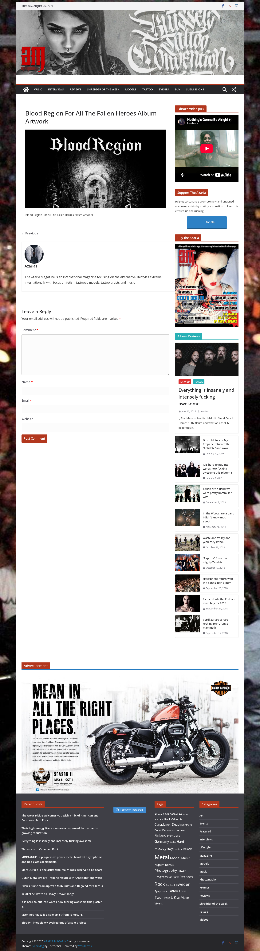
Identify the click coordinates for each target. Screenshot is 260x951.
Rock (160, 884)
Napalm (159, 864)
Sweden (183, 884)
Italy (170, 849)
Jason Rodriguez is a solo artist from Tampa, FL (52, 914)
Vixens (159, 903)
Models (130, 89)
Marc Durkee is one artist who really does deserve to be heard (62, 870)
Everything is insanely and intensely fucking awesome (206, 397)
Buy (177, 89)
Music (38, 89)
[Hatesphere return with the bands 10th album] (187, 583)
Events (164, 89)
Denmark (186, 824)
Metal (162, 857)
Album (158, 814)
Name (27, 382)
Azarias (204, 411)
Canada (160, 824)
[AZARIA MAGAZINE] (130, 12)
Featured (185, 382)
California (176, 819)
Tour (159, 897)
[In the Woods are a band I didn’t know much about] (187, 520)
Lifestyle (205, 847)
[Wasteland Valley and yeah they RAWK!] (187, 543)
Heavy (161, 848)
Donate (210, 222)
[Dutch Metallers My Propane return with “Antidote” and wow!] (187, 447)
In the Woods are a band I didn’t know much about (218, 517)
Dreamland (169, 830)
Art (180, 814)
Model (175, 857)
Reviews (75, 89)
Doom (158, 830)
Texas (182, 891)
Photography (166, 870)
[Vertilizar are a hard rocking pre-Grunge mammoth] (187, 626)
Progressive (163, 877)
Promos (204, 887)
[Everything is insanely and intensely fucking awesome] (206, 359)
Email (27, 400)
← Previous (30, 233)
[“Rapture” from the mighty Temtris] (187, 563)
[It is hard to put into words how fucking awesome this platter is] (187, 471)
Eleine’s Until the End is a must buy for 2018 (219, 601)
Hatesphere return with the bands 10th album (218, 581)
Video (185, 898)
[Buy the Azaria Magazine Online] (206, 246)
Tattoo (147, 89)
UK (173, 897)
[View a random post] (233, 89)
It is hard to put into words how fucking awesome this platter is (218, 468)
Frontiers (173, 835)
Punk (176, 877)
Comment (30, 330)
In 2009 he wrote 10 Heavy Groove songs (48, 894)
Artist (185, 814)
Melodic (187, 849)
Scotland (170, 885)
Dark (168, 824)
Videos (203, 919)
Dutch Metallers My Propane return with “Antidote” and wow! (216, 444)
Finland (160, 835)
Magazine (205, 855)
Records (186, 876)
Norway (169, 864)
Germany (162, 841)
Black (167, 819)
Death (176, 824)
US (178, 898)
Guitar (173, 842)
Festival (181, 830)
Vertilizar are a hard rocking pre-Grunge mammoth (216, 623)
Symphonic (161, 891)
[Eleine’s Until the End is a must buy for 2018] (187, 604)
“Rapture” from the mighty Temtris (215, 560)
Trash (167, 898)
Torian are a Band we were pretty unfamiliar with (217, 493)
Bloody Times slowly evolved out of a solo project (54, 922)
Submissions (195, 89)
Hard (180, 841)
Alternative (170, 814)
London (177, 849)
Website (27, 419)
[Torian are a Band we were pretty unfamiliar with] (187, 496)
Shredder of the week (103, 89)
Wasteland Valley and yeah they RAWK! (216, 540)
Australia (159, 819)
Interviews (56, 89)
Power (182, 871)
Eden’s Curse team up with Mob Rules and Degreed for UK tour (62, 886)
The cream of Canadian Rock (40, 849)
